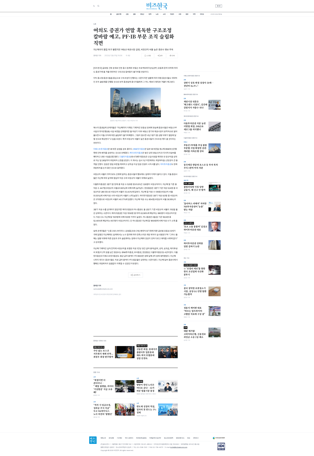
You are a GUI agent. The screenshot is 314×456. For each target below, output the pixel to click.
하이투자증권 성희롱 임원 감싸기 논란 (193, 245)
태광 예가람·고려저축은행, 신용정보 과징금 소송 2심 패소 (195, 333)
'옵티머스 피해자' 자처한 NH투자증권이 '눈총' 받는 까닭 (195, 206)
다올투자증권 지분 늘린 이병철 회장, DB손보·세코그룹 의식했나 (195, 126)
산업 (127, 14)
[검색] (98, 6)
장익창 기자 (97, 56)
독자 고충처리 (129, 438)
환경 (187, 14)
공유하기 (136, 275)
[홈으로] (93, 440)
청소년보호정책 (168, 438)
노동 (157, 14)
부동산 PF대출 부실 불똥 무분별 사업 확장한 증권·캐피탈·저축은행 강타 (195, 148)
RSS (188, 438)
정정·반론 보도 (180, 438)
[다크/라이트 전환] (94, 6)
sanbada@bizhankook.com (103, 289)
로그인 (218, 6)
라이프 (202, 14)
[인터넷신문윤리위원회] (219, 438)
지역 (194, 14)
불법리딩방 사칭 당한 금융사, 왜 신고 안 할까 (195, 187)
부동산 (142, 14)
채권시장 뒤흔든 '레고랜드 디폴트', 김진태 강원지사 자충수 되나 (195, 104)
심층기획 (118, 14)
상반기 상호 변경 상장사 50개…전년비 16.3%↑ (199, 84)
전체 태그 (196, 438)
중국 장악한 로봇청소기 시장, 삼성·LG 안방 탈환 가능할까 (195, 291)
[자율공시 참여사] (221, 446)
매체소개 (103, 438)
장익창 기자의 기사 (99, 341)
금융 (134, 14)
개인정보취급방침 (141, 438)
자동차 (172, 14)
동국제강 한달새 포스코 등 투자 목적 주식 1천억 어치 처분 (201, 166)
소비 (164, 14)
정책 (150, 14)
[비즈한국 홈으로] (157, 6)
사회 (180, 14)
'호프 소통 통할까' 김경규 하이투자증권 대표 (195, 226)
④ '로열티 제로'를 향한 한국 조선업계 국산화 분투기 (194, 270)
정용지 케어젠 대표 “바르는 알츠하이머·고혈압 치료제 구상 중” (194, 310)
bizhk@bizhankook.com (178, 447)
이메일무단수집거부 (155, 438)
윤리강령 (111, 438)
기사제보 (119, 438)
